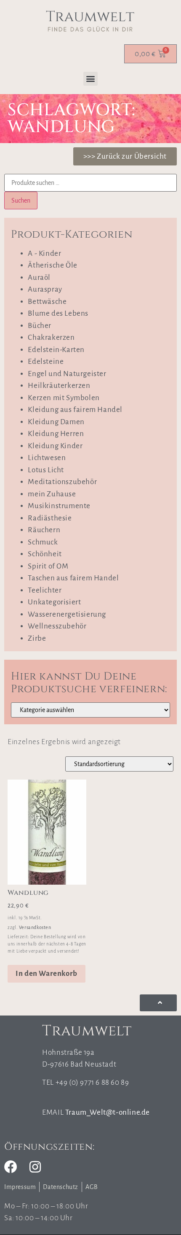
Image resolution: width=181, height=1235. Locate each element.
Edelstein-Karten (56, 350)
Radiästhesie (50, 518)
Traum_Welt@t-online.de (107, 1112)
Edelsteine (46, 362)
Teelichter (44, 590)
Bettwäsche (47, 302)
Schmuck (43, 542)
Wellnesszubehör (57, 626)
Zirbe (37, 638)
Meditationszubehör (62, 482)
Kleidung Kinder (55, 446)
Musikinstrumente (59, 506)
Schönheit (44, 554)
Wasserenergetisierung (67, 614)
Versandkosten (35, 927)
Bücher (39, 326)
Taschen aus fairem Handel (73, 578)
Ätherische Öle (52, 265)
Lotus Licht (46, 470)
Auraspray (45, 289)
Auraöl (39, 278)
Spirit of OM (48, 566)
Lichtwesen (47, 458)
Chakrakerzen (51, 337)
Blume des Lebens (58, 313)
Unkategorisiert (54, 602)
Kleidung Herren (56, 434)
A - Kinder (44, 253)
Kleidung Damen (56, 422)
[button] (90, 79)
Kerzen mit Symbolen (63, 398)
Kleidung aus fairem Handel (75, 410)
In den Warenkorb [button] (46, 974)
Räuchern (44, 530)
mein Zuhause (52, 494)
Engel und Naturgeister (67, 374)
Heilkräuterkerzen (59, 386)
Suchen (20, 200)
